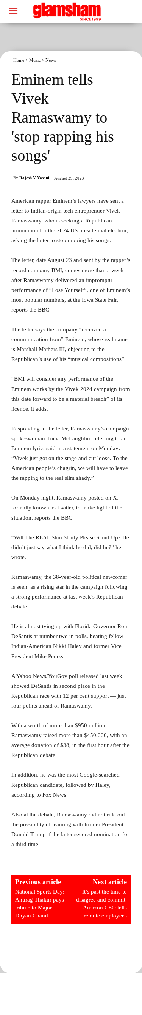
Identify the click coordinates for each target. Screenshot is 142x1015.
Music (35, 60)
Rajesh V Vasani (34, 177)
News (50, 60)
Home (18, 60)
